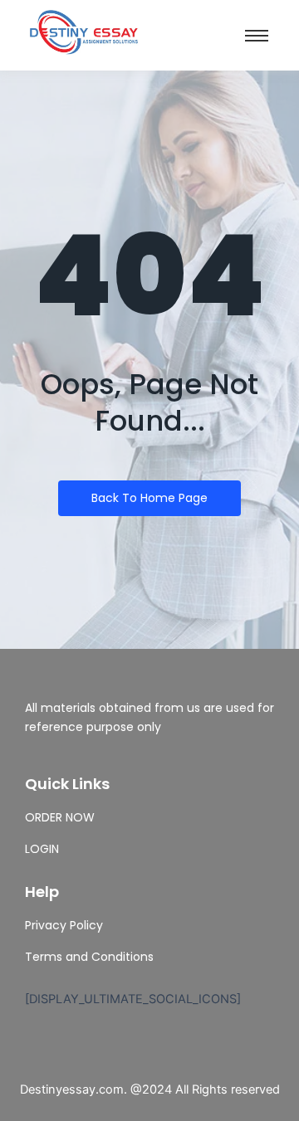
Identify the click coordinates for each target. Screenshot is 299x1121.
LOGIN (42, 849)
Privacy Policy (64, 925)
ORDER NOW (60, 817)
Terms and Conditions (89, 956)
